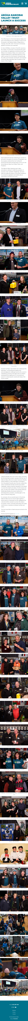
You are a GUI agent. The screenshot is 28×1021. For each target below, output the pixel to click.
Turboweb (15, 1018)
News (6, 13)
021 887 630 (14, 1004)
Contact (14, 1014)
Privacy (14, 1012)
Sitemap (14, 1010)
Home (2, 13)
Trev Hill (17, 513)
